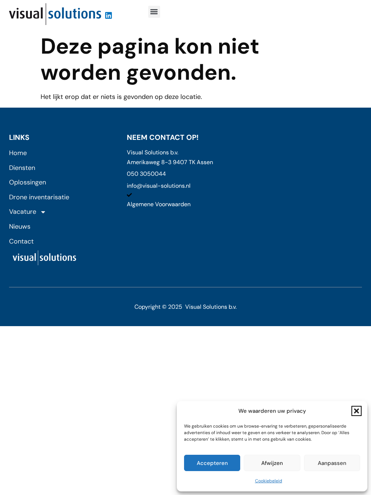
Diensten (22, 167)
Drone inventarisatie (39, 197)
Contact (21, 241)
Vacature (22, 211)
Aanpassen (332, 463)
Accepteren (212, 463)
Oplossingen (27, 182)
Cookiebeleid (268, 481)
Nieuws (19, 226)
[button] (356, 411)
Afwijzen (272, 463)
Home (18, 153)
